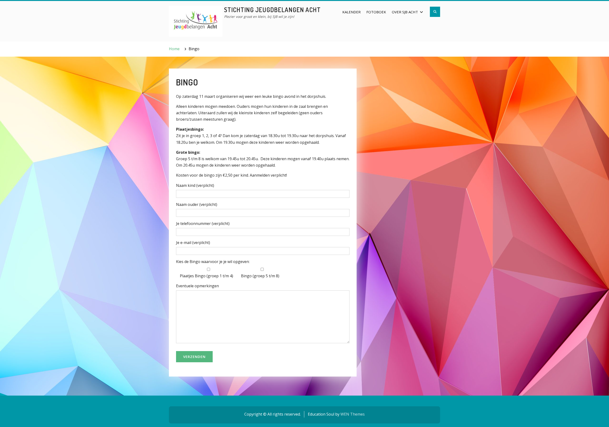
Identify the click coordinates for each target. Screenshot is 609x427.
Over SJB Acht (405, 12)
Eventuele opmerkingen (197, 285)
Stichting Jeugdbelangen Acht (272, 10)
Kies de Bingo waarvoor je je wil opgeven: (213, 261)
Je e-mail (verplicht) (193, 242)
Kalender (351, 12)
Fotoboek (376, 12)
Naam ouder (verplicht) (196, 204)
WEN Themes (352, 414)
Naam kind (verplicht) (195, 185)
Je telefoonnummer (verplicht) (203, 223)
